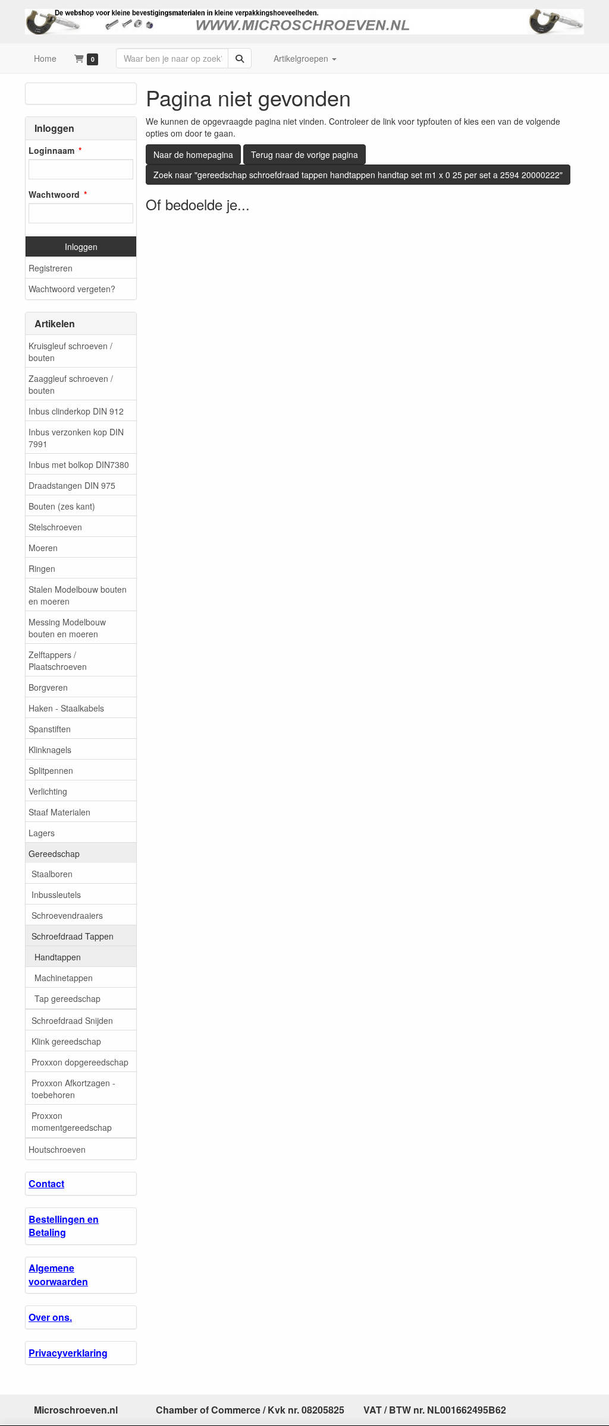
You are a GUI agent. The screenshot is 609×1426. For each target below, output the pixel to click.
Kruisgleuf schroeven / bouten (70, 351)
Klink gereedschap (66, 1041)
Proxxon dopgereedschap (80, 1062)
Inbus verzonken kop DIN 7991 (76, 438)
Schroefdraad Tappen (73, 936)
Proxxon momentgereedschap (72, 1121)
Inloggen (81, 246)
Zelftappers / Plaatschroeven (58, 660)
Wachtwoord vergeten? (72, 289)
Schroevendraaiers (67, 915)
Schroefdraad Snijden (72, 1020)
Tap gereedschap (67, 998)
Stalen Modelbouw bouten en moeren (78, 595)
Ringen (42, 568)
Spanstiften (50, 729)
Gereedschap (54, 853)
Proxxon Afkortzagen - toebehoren (73, 1089)
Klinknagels (50, 749)
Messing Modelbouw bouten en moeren (67, 628)
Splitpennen (51, 770)
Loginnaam (51, 150)
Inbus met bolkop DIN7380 (79, 464)
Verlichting (48, 791)
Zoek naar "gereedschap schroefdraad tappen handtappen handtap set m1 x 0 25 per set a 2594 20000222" (358, 175)
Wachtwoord (54, 194)
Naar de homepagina (193, 154)
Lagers (42, 833)
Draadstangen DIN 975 (72, 485)
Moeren (43, 548)
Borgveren (48, 687)
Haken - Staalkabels (66, 708)
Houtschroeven (57, 1149)
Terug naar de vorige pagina (304, 154)
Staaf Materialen (59, 812)
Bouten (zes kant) (62, 506)
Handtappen (57, 957)
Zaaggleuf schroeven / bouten (71, 384)
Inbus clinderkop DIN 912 (76, 411)
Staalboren (52, 874)
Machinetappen (63, 978)
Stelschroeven (55, 527)
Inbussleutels (56, 894)
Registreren (51, 268)
